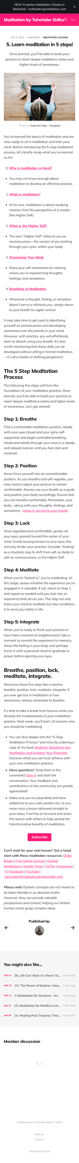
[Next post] (72, 928)
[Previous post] (6, 928)
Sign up (39, 1134)
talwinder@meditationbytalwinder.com (34, 877)
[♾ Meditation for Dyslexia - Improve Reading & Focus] (39, 996)
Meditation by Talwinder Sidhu (34, 20)
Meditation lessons (55, 37)
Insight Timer (33, 866)
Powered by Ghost (39, 1151)
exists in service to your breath (45, 510)
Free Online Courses (30, 861)
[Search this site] (65, 20)
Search (39, 1139)
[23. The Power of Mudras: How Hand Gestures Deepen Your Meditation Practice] (39, 985)
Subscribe (40, 837)
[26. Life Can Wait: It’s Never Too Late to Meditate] (39, 975)
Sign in (31, 775)
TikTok (50, 866)
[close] (74, 7)
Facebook (16, 871)
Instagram (64, 866)
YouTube (32, 871)
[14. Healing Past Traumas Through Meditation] (39, 1015)
